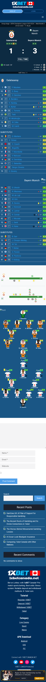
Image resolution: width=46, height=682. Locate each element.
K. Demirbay (17, 159)
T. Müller (15, 248)
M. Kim (15, 199)
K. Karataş (13, 103)
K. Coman (16, 215)
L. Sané (15, 222)
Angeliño (15, 148)
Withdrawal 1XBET (24, 607)
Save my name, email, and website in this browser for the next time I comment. (23, 472)
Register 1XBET (24, 600)
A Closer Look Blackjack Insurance (21, 537)
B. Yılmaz (12, 140)
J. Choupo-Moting (19, 240)
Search (6, 494)
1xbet (24, 611)
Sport (24, 626)
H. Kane (15, 226)
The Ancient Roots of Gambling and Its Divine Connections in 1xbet (22, 522)
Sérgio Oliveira (18, 167)
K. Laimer (16, 211)
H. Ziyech (16, 144)
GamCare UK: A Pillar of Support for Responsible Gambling (21, 514)
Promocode (17, 678)
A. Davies (16, 203)
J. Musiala (16, 218)
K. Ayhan (12, 107)
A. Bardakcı (13, 99)
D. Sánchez (16, 95)
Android (24, 641)
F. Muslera (16, 87)
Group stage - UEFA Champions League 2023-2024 (18, 24)
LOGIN (33, 11)
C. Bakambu (16, 163)
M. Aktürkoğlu (14, 118)
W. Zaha (15, 122)
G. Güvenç (13, 171)
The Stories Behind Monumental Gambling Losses (24, 530)
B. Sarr (14, 236)
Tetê (14, 114)
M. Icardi (15, 126)
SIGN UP (12, 11)
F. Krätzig (15, 260)
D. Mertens (16, 136)
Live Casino (24, 622)
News (24, 630)
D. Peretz (16, 252)
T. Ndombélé (17, 152)
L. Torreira (16, 111)
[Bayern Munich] (23, 180)
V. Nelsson (16, 156)
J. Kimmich (16, 207)
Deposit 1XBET (24, 603)
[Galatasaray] (23, 80)
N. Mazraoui (17, 191)
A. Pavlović (16, 256)
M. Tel (14, 244)
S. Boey (15, 91)
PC (24, 649)
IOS (24, 645)
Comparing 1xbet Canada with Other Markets (21, 543)
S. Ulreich (16, 187)
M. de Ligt (16, 195)
